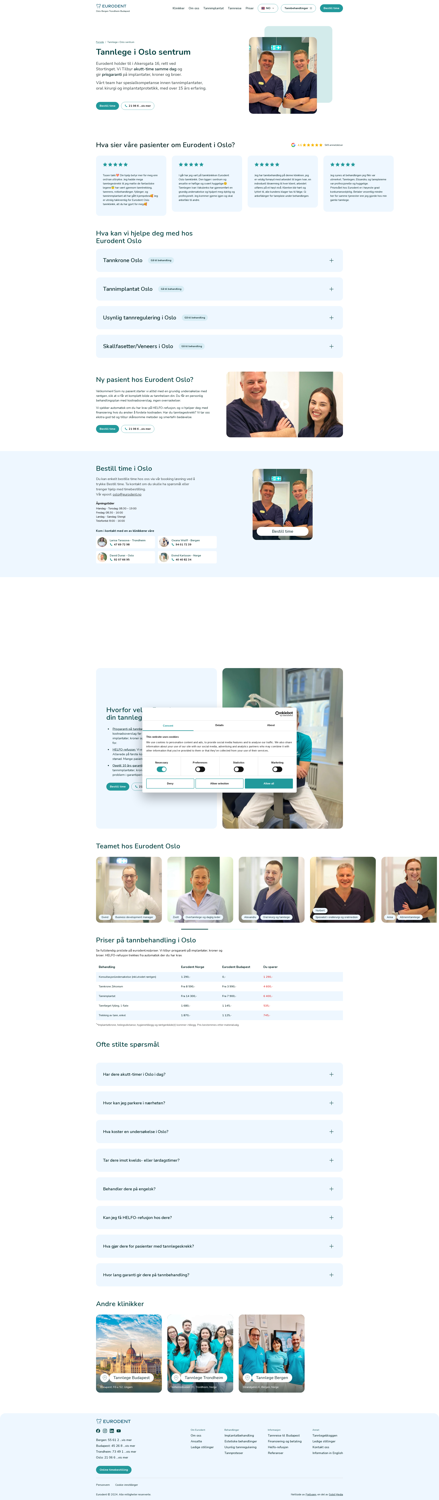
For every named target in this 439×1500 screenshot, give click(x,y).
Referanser (275, 1453)
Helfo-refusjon (278, 1447)
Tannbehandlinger (296, 8)
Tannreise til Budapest (284, 1435)
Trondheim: (116, 1452)
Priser (250, 8)
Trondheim (114, 11)
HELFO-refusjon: (124, 750)
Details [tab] (219, 724)
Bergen (105, 11)
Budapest (125, 11)
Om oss (196, 1435)
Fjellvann (311, 1494)
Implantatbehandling (239, 1435)
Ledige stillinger (202, 1447)
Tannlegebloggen (324, 1435)
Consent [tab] (168, 725)
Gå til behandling (161, 260)
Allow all (269, 783)
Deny (170, 783)
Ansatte (196, 1441)
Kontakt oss (320, 1447)
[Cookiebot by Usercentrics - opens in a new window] (278, 713)
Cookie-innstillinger (126, 1485)
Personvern (103, 1485)
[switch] (200, 769)
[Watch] (284, 404)
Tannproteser (233, 1453)
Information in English (327, 1453)
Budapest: (115, 1446)
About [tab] (271, 724)
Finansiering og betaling (285, 1441)
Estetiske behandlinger (240, 1441)
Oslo (98, 11)
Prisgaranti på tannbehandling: (134, 729)
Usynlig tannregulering (240, 1447)
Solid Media (336, 1494)
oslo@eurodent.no (127, 494)
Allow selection (219, 783)
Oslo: (112, 1457)
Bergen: (114, 1440)
